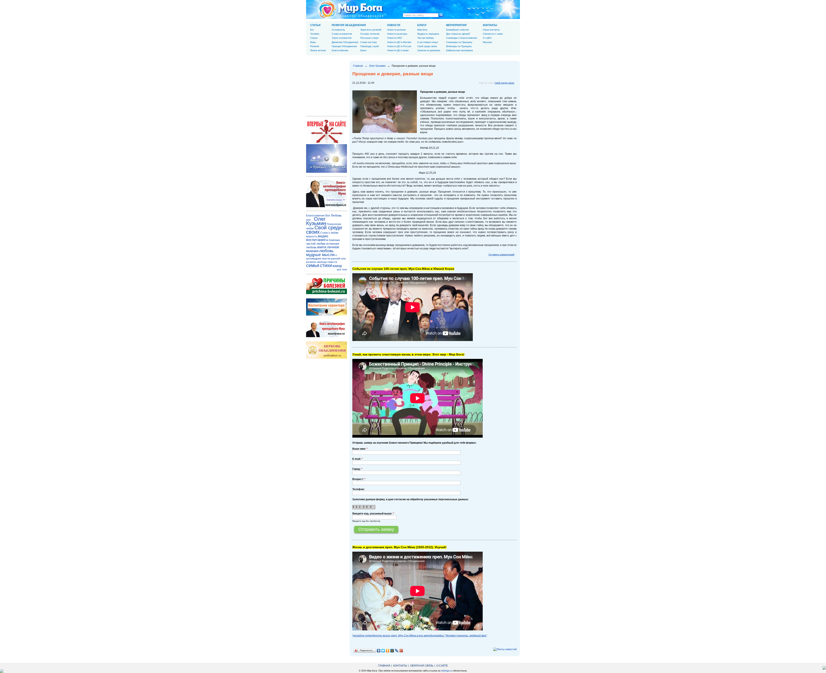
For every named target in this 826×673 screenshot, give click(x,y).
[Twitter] (383, 650)
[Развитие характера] (326, 314)
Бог (312, 29)
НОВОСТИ (393, 25)
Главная (358, 65)
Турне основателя (341, 38)
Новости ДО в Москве (399, 42)
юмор (337, 266)
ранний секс (338, 258)
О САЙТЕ (442, 665)
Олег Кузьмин (377, 65)
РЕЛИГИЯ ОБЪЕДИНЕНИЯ (349, 25)
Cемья (313, 38)
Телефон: (358, 489)
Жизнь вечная (318, 50)
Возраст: (358, 479)
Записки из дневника (428, 50)
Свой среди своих (504, 83)
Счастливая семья (427, 42)
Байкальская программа (459, 50)
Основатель (338, 29)
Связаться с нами (493, 33)
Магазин (487, 42)
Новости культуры (397, 33)
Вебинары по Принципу (459, 46)
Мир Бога (422, 29)
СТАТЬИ (315, 25)
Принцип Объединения (344, 46)
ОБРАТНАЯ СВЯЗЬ (421, 665)
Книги (363, 50)
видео (323, 236)
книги (321, 247)
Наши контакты (491, 29)
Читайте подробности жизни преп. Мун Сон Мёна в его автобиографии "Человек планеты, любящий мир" (419, 635)
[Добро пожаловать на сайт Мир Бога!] (326, 142)
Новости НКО (394, 38)
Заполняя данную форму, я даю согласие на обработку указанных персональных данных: (410, 499)
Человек (314, 33)
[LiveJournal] (397, 650)
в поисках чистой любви (323, 241)
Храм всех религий (370, 29)
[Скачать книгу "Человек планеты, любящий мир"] (326, 206)
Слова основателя (342, 33)
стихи (326, 265)
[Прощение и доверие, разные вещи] (384, 132)
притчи (326, 258)
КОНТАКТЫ (490, 25)
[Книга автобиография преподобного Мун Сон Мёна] (326, 336)
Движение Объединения (345, 42)
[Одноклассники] (387, 650)
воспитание (316, 240)
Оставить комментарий (501, 254)
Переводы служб (369, 46)
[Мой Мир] (392, 650)
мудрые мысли (320, 254)
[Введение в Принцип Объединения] (326, 171)
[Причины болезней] (326, 293)
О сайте (487, 38)
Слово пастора (368, 42)
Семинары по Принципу (459, 42)
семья (312, 265)
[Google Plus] (401, 650)
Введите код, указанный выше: (373, 513)
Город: (357, 469)
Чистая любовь (425, 38)
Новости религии (396, 29)
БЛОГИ (421, 25)
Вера (313, 42)
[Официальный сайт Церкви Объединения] (326, 357)
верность (311, 236)
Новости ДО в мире (398, 50)
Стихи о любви (329, 232)
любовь (326, 251)
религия (311, 262)
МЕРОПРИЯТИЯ (456, 25)
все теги (342, 269)
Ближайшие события (457, 29)
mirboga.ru (446, 670)
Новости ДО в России (399, 46)
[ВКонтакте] (378, 650)
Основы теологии (369, 33)
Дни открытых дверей (458, 33)
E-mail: (357, 458)
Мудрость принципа (428, 33)
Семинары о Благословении (461, 38)
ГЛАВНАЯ (384, 665)
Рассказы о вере (369, 38)
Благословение (340, 50)
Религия (314, 46)
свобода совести (327, 262)
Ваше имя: (360, 448)
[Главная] (351, 9)
